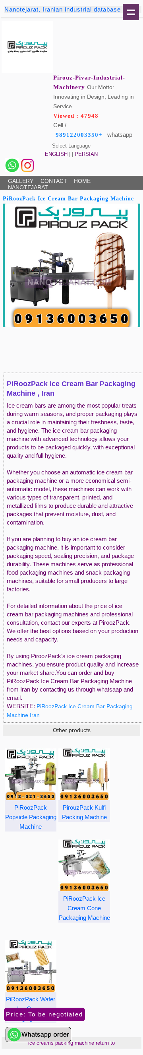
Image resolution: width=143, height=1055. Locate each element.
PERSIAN (86, 154)
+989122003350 (79, 135)
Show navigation (131, 12)
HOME (82, 181)
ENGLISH (56, 154)
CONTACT (54, 181)
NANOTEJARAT (28, 187)
